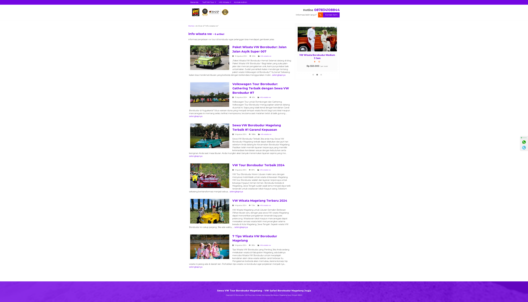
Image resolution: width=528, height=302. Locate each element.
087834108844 (327, 10)
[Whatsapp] (524, 142)
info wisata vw (265, 56)
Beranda (194, 2)
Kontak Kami (331, 15)
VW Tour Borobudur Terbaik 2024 (258, 165)
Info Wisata (224, 2)
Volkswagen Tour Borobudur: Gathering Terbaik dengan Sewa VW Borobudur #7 (260, 88)
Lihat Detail (319, 39)
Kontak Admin (240, 2)
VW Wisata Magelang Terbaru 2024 (259, 200)
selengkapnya (278, 75)
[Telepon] (524, 148)
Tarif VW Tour (208, 2)
